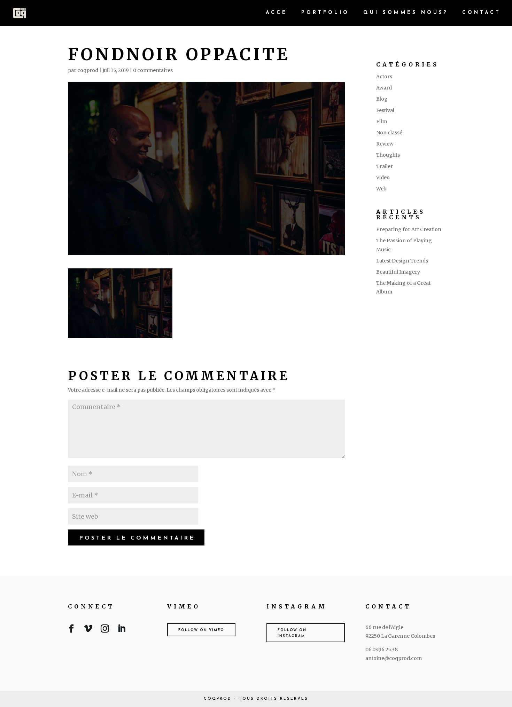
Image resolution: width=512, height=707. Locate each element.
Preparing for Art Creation (408, 229)
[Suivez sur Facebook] (71, 630)
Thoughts (388, 155)
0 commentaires (153, 70)
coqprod (87, 70)
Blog (382, 99)
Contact (481, 12)
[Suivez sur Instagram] (105, 630)
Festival (385, 110)
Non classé (389, 132)
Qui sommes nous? (405, 12)
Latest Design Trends (402, 261)
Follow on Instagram (292, 633)
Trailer (384, 166)
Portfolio (325, 12)
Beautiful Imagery (398, 272)
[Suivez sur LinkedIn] (122, 630)
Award (384, 88)
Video (383, 177)
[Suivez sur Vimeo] (88, 630)
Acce (276, 12)
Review (385, 144)
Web (381, 189)
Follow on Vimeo (201, 630)
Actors (384, 76)
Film (381, 121)
